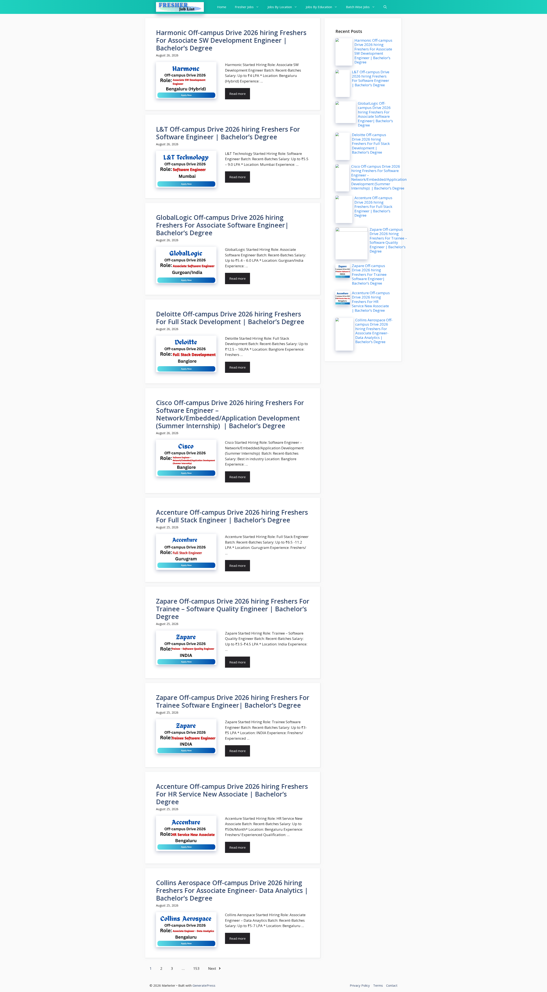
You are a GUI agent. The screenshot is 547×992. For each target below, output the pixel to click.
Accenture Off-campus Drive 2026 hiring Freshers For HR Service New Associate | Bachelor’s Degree (232, 794)
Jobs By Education (319, 7)
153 (196, 968)
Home (221, 7)
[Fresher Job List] (180, 7)
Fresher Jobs (244, 7)
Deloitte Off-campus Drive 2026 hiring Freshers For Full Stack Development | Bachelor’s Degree (230, 318)
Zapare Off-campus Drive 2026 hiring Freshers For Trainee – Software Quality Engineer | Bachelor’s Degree (232, 609)
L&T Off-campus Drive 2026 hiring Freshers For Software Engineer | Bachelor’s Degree (228, 133)
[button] (385, 7)
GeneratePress (204, 985)
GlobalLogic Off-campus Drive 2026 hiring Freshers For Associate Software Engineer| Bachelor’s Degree (222, 225)
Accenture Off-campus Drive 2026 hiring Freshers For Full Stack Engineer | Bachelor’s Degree (232, 516)
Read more (237, 93)
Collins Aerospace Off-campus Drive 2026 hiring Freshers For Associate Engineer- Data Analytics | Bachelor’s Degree (232, 890)
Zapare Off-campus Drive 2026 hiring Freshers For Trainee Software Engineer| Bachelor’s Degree (232, 701)
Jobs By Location (280, 7)
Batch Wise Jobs (358, 7)
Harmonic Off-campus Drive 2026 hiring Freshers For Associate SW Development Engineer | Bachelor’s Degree (231, 40)
